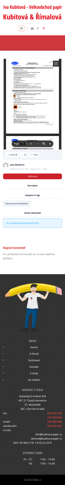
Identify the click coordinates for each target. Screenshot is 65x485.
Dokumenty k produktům (16, 203)
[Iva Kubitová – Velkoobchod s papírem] (32, 19)
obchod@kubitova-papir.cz (46, 438)
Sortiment (34, 360)
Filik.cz (37, 480)
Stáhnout (32, 176)
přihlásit (7, 258)
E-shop (34, 373)
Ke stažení (34, 379)
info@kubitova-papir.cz (48, 434)
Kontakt (34, 366)
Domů (34, 347)
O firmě (34, 353)
